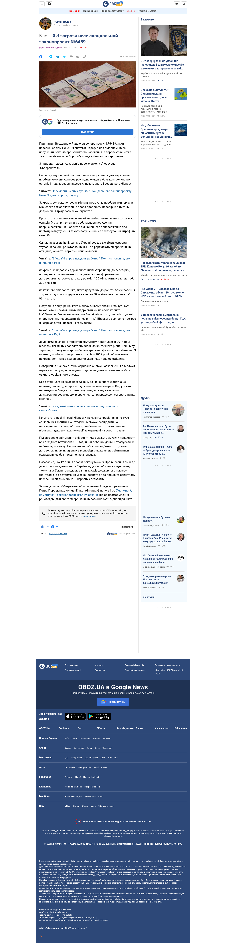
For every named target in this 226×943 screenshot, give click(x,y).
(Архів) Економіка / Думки (50, 48)
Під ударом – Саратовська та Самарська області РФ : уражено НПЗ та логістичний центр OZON (162, 292)
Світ (80, 728)
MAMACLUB (90, 796)
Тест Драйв (70, 767)
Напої (78, 777)
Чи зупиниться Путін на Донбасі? (156, 519)
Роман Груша (62, 21)
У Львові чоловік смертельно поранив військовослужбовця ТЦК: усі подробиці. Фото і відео (163, 318)
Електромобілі (84, 767)
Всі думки (148, 597)
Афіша (67, 806)
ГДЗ (66, 758)
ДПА (103, 758)
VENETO (131, 11)
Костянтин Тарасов (151, 417)
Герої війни (74, 11)
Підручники (76, 758)
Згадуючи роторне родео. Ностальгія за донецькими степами (158, 579)
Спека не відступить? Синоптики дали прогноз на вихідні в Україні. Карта (155, 95)
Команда (99, 665)
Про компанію (71, 665)
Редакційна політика (58, 534)
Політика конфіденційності (167, 665)
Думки (145, 398)
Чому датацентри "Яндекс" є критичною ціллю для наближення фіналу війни (155, 409)
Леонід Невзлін (149, 546)
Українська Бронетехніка (154, 567)
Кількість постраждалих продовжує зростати (164, 275)
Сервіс (104, 767)
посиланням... (90, 516)
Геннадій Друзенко (151, 525)
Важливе (147, 19)
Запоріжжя (85, 738)
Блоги (139, 728)
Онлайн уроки (91, 758)
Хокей (89, 748)
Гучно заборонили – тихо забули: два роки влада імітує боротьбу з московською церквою (157, 450)
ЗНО (110, 758)
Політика (64, 728)
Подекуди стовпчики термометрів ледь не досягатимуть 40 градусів (154, 109)
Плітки (76, 806)
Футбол (68, 748)
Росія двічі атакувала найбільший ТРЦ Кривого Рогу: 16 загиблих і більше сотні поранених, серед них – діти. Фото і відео (163, 266)
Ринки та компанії (73, 787)
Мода (93, 806)
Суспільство (162, 728)
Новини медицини (73, 796)
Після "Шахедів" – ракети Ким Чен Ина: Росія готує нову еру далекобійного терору (157, 538)
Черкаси (107, 738)
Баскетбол (79, 748)
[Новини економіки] (112, 534)
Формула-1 (107, 748)
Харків (74, 738)
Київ (67, 738)
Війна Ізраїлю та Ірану (112, 11)
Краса (85, 806)
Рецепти (69, 777)
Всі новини (180, 728)
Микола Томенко (150, 458)
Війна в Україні (90, 11)
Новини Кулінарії (91, 777)
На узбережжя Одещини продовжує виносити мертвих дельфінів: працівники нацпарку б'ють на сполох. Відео (155, 131)
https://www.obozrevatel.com (140, 861)
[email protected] (75, 920)
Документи (100, 670)
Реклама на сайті (73, 670)
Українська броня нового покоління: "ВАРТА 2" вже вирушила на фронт (158, 559)
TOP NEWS (148, 221)
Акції (96, 767)
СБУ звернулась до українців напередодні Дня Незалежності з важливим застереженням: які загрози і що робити (162, 64)
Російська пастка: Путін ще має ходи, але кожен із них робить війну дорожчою (158, 430)
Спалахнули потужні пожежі (155, 301)
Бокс (97, 748)
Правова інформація (134, 665)
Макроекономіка (92, 787)
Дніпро (96, 738)
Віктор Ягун (148, 438)
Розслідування (125, 728)
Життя (101, 728)
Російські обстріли (148, 11)
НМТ (116, 758)
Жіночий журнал (106, 806)
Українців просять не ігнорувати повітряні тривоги (162, 74)
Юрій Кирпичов (150, 588)
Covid (100, 796)
